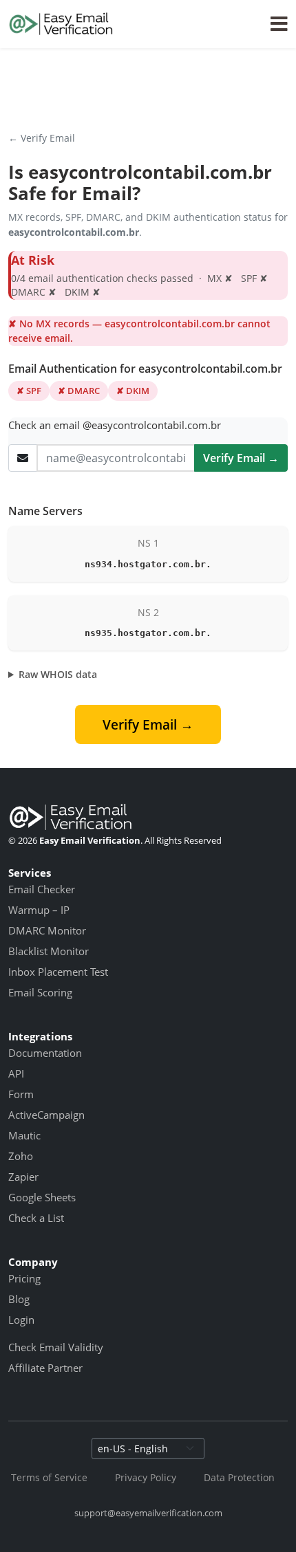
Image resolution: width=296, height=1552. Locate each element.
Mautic (24, 1135)
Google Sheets (42, 1197)
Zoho (20, 1156)
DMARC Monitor (47, 930)
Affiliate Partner (45, 1368)
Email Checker (41, 889)
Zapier (23, 1176)
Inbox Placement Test (58, 972)
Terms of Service (49, 1477)
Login (21, 1319)
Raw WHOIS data (58, 674)
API (16, 1073)
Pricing (24, 1278)
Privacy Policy (145, 1477)
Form (21, 1094)
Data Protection (239, 1477)
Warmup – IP (39, 910)
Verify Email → (241, 458)
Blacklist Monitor (48, 951)
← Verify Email (41, 137)
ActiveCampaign (46, 1115)
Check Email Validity (55, 1347)
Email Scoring (40, 992)
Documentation (45, 1053)
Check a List (36, 1218)
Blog (19, 1299)
